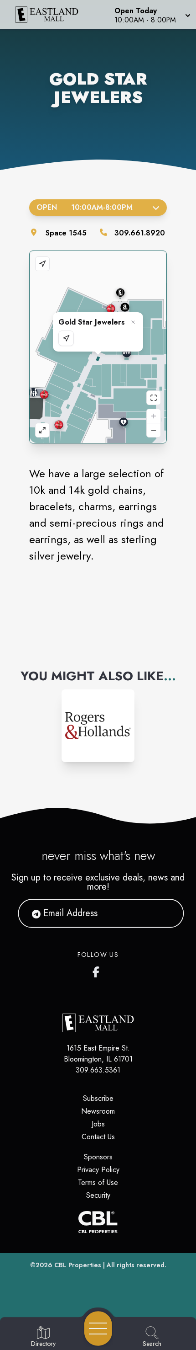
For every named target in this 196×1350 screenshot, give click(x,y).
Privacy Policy (98, 1169)
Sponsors (98, 1157)
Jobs (98, 1124)
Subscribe (98, 1098)
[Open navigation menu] (98, 1328)
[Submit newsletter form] (166, 913)
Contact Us (98, 1136)
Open (84, 207)
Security (98, 1195)
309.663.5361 (98, 1070)
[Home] (51, 15)
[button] (151, 15)
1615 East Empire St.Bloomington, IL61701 (98, 1053)
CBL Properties (77, 1265)
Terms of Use (98, 1182)
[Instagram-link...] (97, 725)
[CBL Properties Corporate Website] (98, 1222)
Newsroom (98, 1111)
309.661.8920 (139, 233)
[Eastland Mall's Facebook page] (98, 970)
